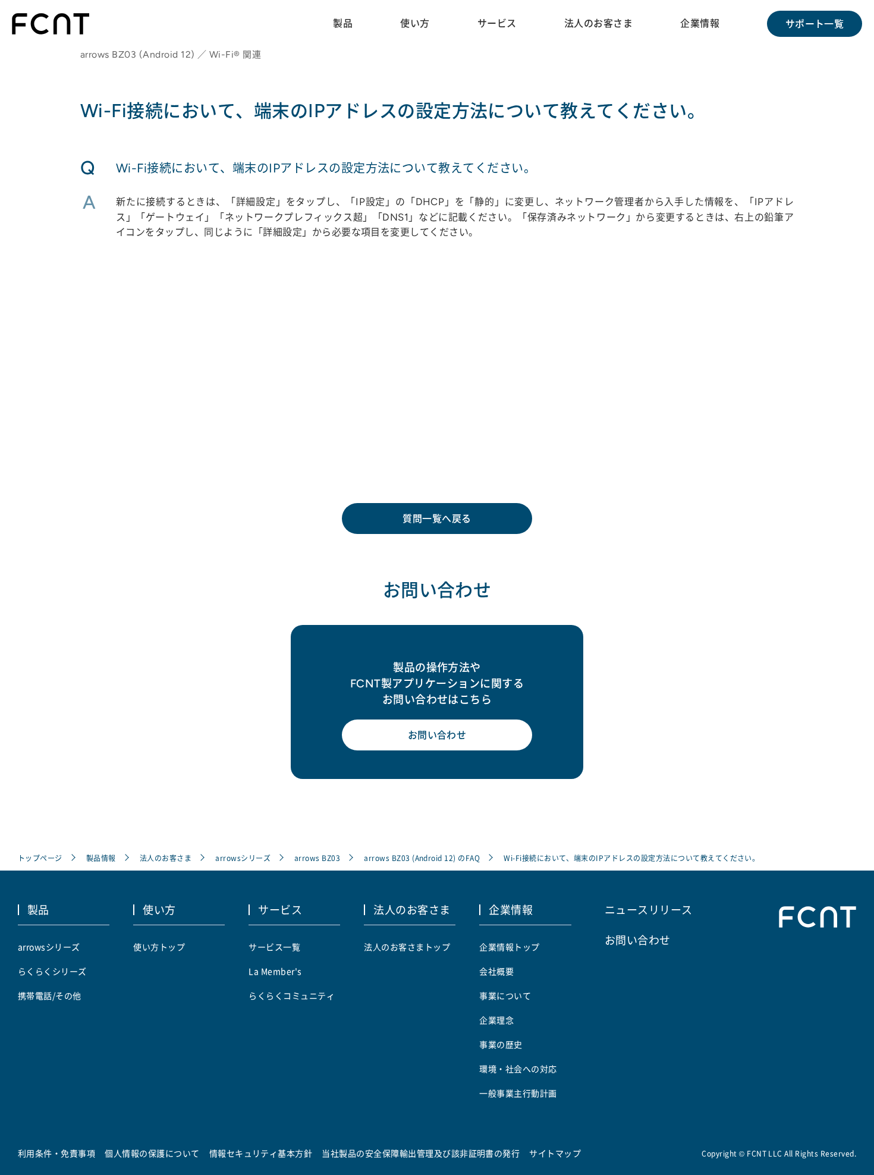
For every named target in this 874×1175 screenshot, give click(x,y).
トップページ (40, 858)
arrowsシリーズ (243, 858)
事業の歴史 (500, 1044)
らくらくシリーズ (52, 971)
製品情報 (101, 858)
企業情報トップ (509, 947)
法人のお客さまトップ (407, 947)
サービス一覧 (274, 947)
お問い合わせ (437, 735)
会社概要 (496, 971)
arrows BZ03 (317, 858)
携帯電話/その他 (49, 995)
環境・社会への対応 (518, 1069)
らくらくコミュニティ (292, 995)
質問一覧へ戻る (437, 518)
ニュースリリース (649, 909)
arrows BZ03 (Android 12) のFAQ (422, 858)
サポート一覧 (814, 24)
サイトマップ (555, 1153)
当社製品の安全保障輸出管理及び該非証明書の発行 (421, 1153)
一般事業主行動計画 (518, 1093)
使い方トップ (159, 947)
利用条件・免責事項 (56, 1153)
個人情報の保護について (152, 1153)
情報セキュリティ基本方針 (261, 1153)
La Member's (275, 971)
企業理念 (496, 1020)
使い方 (414, 23)
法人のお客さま (598, 23)
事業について (505, 995)
